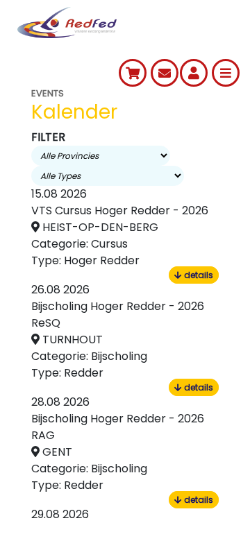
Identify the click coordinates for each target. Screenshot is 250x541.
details (197, 275)
